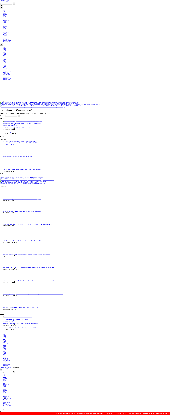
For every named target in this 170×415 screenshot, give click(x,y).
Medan (41, 177)
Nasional (4, 11)
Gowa (4, 15)
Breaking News (6, 20)
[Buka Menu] (1, 8)
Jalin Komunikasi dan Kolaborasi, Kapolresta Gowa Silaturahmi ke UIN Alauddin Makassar (22, 169)
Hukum (4, 16)
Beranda (4, 38)
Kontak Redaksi (6, 39)
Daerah (4, 13)
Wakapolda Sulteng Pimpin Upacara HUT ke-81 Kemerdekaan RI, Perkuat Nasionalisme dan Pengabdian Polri (26, 132)
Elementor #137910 (7, 40)
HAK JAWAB (6, 35)
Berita (4, 19)
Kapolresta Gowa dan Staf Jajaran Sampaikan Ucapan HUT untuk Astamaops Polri (20, 307)
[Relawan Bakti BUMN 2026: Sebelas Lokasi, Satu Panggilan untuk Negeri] (16, 107)
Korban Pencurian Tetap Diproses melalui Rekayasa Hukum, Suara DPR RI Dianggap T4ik (59, 102)
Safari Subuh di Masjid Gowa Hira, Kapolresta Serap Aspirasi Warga (17, 156)
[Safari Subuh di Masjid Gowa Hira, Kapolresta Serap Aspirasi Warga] (8, 155)
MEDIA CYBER (6, 36)
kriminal (4, 17)
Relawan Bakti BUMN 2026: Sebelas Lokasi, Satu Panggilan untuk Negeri (49, 107)
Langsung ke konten (4, 0)
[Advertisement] (85, 90)
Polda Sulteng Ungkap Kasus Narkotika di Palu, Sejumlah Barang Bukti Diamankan (20, 323)
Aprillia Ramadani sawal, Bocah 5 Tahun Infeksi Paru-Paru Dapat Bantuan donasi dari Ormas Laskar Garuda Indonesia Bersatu (30, 280)
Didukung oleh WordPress (5, 367)
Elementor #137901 (7, 41)
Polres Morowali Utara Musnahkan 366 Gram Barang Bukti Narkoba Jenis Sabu (19, 327)
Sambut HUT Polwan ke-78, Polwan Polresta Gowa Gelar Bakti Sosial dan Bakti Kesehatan (59, 103)
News (4, 10)
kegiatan (4, 21)
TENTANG (5, 34)
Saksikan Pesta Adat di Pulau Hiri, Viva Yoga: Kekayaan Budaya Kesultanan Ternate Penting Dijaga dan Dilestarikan (75, 104)
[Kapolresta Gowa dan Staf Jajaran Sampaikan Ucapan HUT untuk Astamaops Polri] (8, 306)
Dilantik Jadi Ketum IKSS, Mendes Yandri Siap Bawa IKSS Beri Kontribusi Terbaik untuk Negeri (63, 105)
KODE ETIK (8, 398)
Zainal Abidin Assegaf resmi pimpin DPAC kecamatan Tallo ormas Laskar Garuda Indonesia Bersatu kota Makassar (27, 254)
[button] (14, 3)
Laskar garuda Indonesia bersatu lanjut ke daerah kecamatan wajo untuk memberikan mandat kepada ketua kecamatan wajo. (29, 267)
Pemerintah (5, 14)
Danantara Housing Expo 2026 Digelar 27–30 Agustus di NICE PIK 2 (17, 127)
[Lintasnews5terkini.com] (5, 1)
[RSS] (3, 332)
